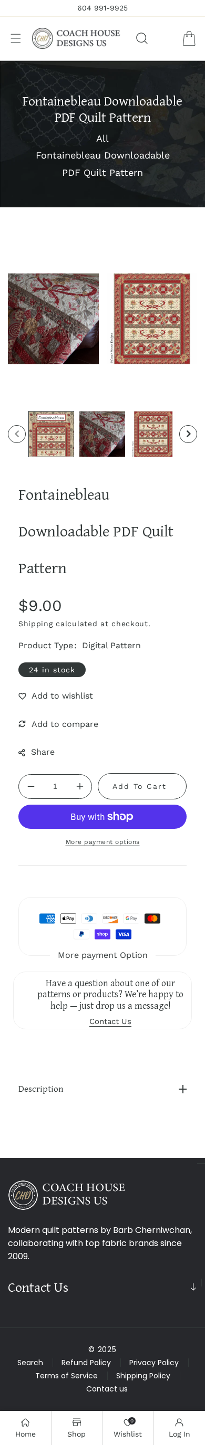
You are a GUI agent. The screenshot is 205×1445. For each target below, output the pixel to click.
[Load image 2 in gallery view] (102, 434)
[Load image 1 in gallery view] (51, 434)
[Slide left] (17, 434)
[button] (16, 38)
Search (30, 1362)
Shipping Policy (143, 1375)
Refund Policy (86, 1362)
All (102, 138)
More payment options (103, 842)
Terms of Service (66, 1375)
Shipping (35, 623)
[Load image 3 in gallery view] (153, 434)
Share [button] (43, 752)
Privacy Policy (154, 1362)
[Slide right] (188, 434)
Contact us (107, 1389)
